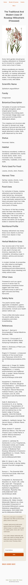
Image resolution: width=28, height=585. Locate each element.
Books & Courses (13, 2)
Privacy (20, 579)
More (14, 5)
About (10, 579)
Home (5, 2)
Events (22, 2)
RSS (17, 579)
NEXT (13, 564)
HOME (8, 564)
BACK (4, 564)
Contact (14, 579)
